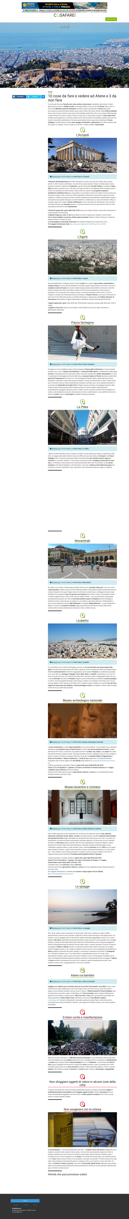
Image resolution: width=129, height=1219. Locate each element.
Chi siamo (16, 1205)
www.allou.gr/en (53, 1000)
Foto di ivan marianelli (110, 737)
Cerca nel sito (111, 19)
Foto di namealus (111, 923)
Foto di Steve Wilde (111, 1146)
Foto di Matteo (112, 657)
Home (25, 1200)
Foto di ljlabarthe (112, 823)
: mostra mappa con (70, 176)
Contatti (26, 1205)
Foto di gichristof (112, 577)
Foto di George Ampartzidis (109, 1054)
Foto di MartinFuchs (111, 359)
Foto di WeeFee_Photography (121, 86)
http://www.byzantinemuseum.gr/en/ (60, 874)
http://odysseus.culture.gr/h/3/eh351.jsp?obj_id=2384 (88, 224)
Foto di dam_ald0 (112, 443)
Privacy (35, 1205)
